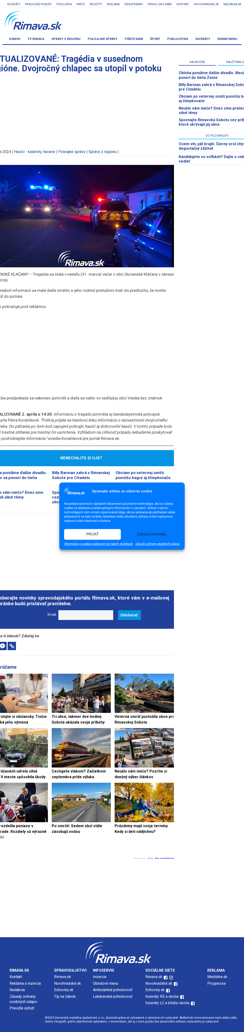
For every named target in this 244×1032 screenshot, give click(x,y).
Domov (14, 39)
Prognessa (216, 983)
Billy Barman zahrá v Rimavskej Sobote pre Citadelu (81, 475)
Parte (80, 4)
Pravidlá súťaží (22, 1008)
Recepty (96, 4)
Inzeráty (13, 4)
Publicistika (177, 39)
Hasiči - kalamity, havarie (34, 151)
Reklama (113, 4)
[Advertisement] (122, 897)
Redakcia (17, 990)
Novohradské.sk (67, 983)
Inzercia (99, 976)
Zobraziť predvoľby (151, 534)
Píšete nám (134, 39)
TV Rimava (36, 39)
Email (52, 615)
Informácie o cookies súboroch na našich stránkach (98, 544)
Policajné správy (102, 39)
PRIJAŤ (92, 534)
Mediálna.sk (232, 4)
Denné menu (227, 39)
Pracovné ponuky (38, 4)
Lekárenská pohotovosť (113, 996)
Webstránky (133, 4)
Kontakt (183, 4)
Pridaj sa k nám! (160, 4)
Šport (155, 39)
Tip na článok (65, 996)
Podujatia (64, 4)
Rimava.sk (62, 976)
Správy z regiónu (66, 39)
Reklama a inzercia (25, 983)
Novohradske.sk (206, 4)
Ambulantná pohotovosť (113, 990)
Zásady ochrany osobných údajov (157, 544)
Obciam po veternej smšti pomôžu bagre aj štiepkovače (143, 475)
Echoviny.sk (63, 990)
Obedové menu (105, 983)
